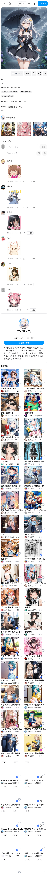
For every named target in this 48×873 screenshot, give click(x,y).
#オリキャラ (5, 101)
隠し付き (12, 153)
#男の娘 (14, 101)
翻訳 (2, 110)
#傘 (20, 101)
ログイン (43, 3)
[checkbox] (7, 153)
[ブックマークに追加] (34, 73)
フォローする (24, 343)
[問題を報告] (27, 181)
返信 (33, 182)
